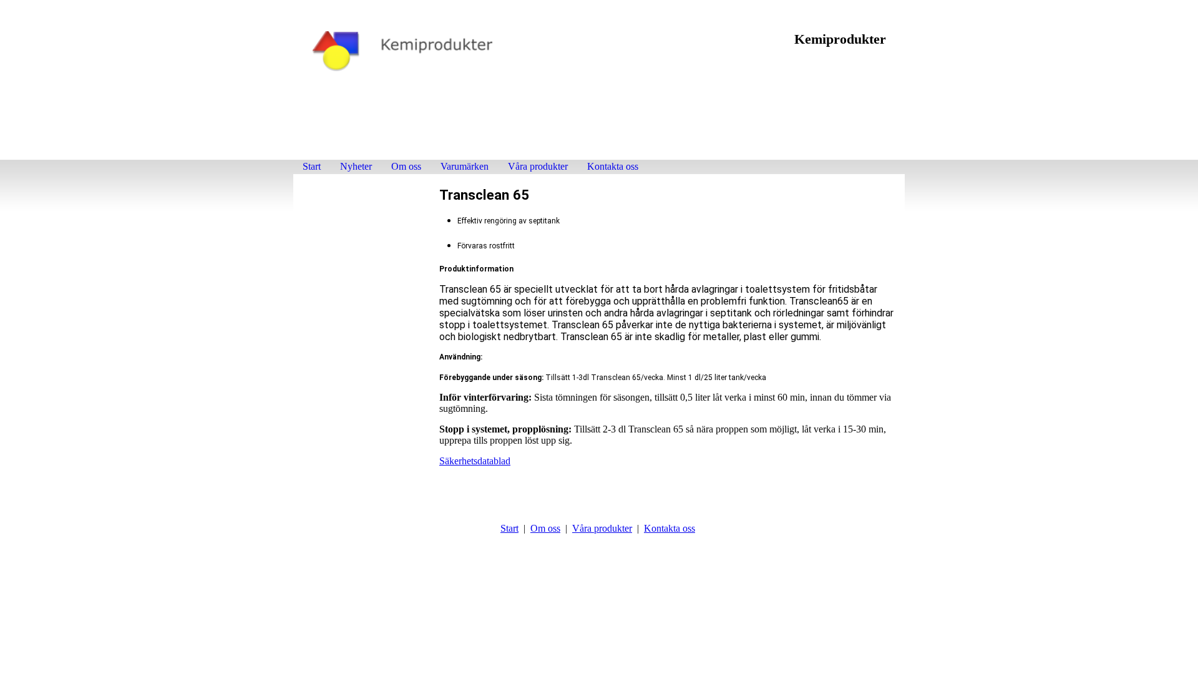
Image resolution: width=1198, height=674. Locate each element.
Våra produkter (538, 166)
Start (312, 166)
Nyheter (356, 166)
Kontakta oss (612, 166)
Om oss (406, 166)
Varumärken (465, 166)
